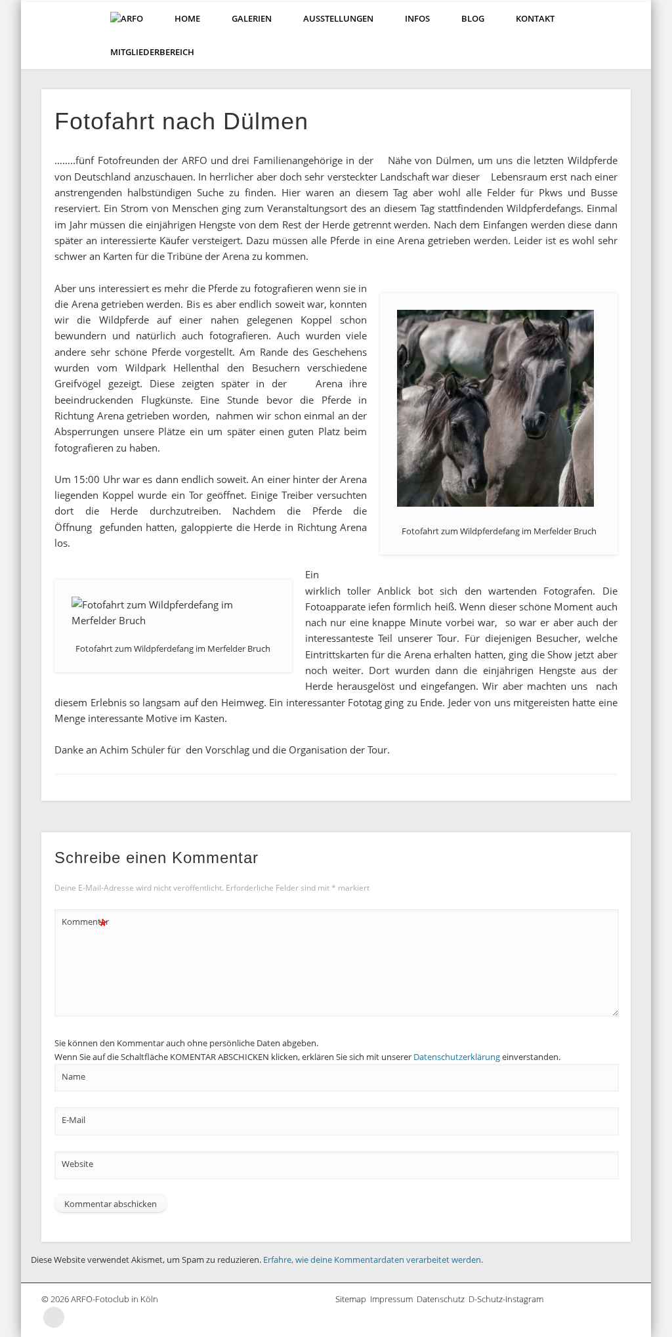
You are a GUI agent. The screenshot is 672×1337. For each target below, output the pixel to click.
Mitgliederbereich (152, 52)
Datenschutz (443, 1299)
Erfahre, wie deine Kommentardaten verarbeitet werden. (373, 1259)
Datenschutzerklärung (456, 1057)
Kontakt (535, 18)
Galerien (252, 18)
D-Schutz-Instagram (508, 1299)
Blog (472, 18)
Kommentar (85, 923)
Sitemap (352, 1299)
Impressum (393, 1299)
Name (73, 1076)
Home (187, 18)
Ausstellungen (338, 18)
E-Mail (73, 1120)
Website (77, 1164)
